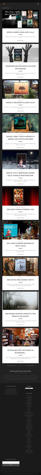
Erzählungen (29, 406)
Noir (29, 437)
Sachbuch (29, 447)
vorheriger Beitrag (11, 365)
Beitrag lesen (20, 40)
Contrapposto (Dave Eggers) (11, 392)
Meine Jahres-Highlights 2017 (20, 32)
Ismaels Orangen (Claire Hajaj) (20, 103)
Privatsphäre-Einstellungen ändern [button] (28, 378)
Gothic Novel (29, 414)
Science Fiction (29, 450)
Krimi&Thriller (29, 425)
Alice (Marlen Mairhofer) (10, 390)
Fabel (29, 408)
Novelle (29, 438)
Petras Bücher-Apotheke (20, 371)
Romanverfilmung (29, 446)
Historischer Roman (20, 207)
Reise (29, 443)
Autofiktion (29, 398)
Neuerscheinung (29, 436)
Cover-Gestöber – (33, 375)
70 (22, 365)
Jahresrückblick (20, 30)
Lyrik (20, 311)
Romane (29, 445)
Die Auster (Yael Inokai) (11, 388)
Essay (29, 407)
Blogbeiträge (25, 375)
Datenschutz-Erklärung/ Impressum (12, 375)
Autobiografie (29, 397)
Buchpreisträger (29, 403)
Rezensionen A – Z (18, 377)
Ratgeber (29, 442)
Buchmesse (29, 402)
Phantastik (29, 441)
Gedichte (29, 411)
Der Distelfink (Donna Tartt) (20, 280)
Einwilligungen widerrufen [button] (30, 379)
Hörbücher (20, 100)
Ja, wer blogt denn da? (8, 377)
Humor (29, 419)
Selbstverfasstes (15, 378)
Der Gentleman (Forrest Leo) (20, 209)
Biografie (29, 401)
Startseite (7, 378)
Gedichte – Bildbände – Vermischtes (30, 377)
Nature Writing (29, 434)
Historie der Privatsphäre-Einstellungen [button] (14, 379)
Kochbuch (29, 424)
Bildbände (29, 399)
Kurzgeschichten (29, 428)
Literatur (20, 64)
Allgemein (20, 348)
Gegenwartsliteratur (29, 412)
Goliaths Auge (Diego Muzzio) (11, 391)
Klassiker (29, 423)
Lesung (29, 429)
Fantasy (29, 410)
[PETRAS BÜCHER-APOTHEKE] (3, 4)
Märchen (29, 433)
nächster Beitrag (30, 365)
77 (25, 365)
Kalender (29, 421)
